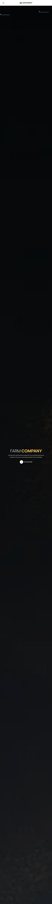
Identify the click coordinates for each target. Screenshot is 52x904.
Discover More (28, 462)
